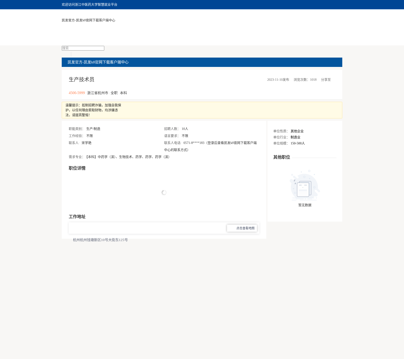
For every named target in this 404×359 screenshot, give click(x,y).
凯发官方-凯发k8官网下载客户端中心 (88, 20)
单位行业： (281, 137)
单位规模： (281, 143)
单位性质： (281, 131)
